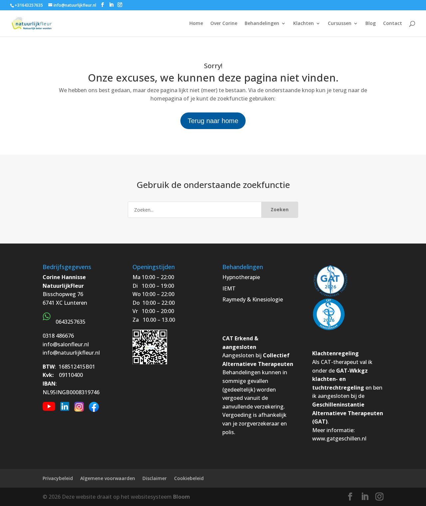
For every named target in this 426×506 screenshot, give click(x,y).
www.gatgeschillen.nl (339, 438)
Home (196, 23)
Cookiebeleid (189, 478)
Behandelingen (262, 23)
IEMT (229, 288)
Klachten (303, 23)
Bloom (181, 496)
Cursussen (339, 23)
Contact (392, 23)
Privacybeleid (58, 478)
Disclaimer (154, 478)
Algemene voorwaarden (107, 478)
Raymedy (234, 299)
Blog (370, 23)
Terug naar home (213, 120)
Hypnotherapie (241, 277)
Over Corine (223, 23)
